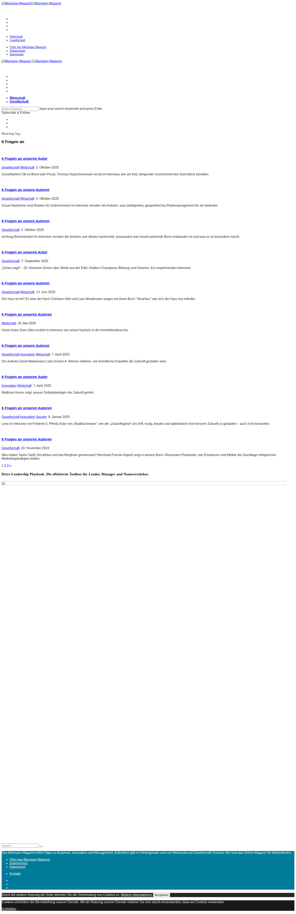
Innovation (27, 354)
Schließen (9, 909)
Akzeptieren (162, 894)
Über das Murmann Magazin (28, 47)
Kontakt (15, 873)
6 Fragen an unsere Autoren (26, 190)
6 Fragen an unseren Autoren (27, 314)
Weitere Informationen (136, 894)
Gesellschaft (17, 40)
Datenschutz (17, 50)
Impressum (17, 54)
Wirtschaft (16, 36)
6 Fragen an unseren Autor (25, 159)
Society (41, 417)
